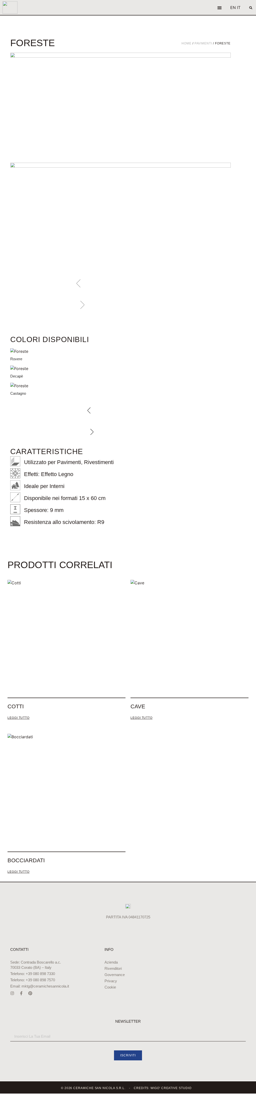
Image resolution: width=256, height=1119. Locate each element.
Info (109, 949)
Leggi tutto (19, 718)
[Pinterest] (30, 993)
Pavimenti (203, 43)
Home (187, 43)
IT (238, 7)
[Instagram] (12, 993)
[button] (219, 7)
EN (233, 7)
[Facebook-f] (21, 993)
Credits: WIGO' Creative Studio (163, 1088)
